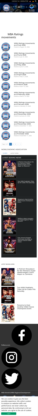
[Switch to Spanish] (33, 1)
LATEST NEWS (14, 153)
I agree (8, 413)
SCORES (5, 153)
